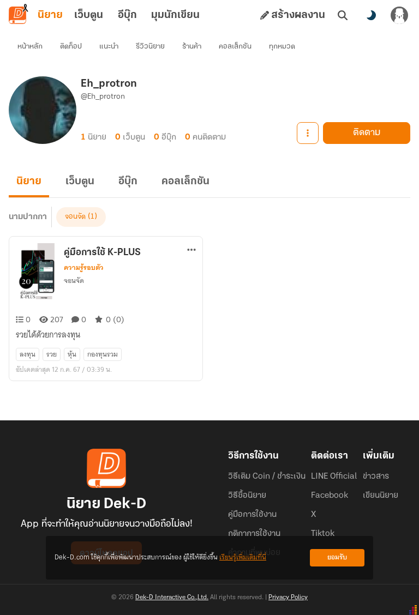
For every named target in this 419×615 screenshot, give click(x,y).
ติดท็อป (71, 47)
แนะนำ (108, 47)
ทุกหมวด (282, 47)
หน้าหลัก (30, 47)
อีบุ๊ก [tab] (127, 15)
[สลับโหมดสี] (371, 15)
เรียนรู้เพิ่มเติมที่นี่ (242, 557)
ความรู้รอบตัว (84, 267)
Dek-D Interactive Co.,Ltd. (171, 597)
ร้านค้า (191, 47)
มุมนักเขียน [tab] (175, 15)
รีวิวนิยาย (150, 47)
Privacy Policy (288, 597)
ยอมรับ (337, 557)
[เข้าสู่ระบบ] (399, 15)
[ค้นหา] (343, 15)
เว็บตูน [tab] (88, 15)
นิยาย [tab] (50, 15)
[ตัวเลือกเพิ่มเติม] (308, 133)
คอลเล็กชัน (235, 47)
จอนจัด (75, 217)
